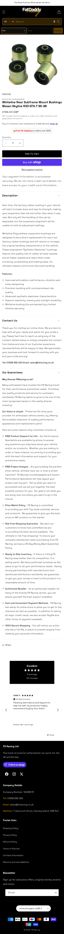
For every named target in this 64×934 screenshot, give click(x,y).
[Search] (58, 21)
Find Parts (58, 30)
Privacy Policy (10, 835)
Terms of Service (11, 848)
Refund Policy (10, 841)
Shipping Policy (10, 828)
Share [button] (8, 645)
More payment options (32, 169)
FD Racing (35, 930)
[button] (3, 12)
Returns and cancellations (16, 862)
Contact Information (13, 855)
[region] (32, 710)
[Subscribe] (55, 892)
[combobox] (32, 21)
